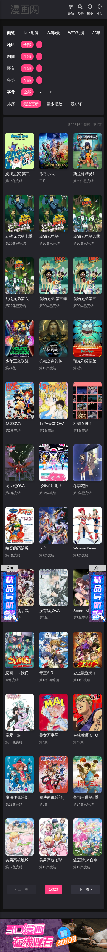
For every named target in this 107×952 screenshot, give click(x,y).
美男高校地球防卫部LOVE (53, 860)
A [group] (40, 92)
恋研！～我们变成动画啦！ (19, 673)
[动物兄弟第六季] (87, 213)
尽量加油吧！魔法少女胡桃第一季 (53, 486)
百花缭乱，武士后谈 (19, 610)
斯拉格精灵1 (84, 174)
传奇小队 (47, 174)
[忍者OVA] (19, 400)
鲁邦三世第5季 (85, 797)
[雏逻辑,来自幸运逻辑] (87, 836)
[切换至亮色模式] (99, 5)
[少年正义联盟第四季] (19, 338)
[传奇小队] (53, 151)
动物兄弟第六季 (86, 236)
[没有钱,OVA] (53, 587)
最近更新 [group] (31, 104)
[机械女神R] (87, 400)
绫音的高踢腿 (17, 548)
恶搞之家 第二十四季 (19, 174)
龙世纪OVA (15, 486)
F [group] (94, 92)
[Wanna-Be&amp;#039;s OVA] (87, 525)
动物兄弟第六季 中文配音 (19, 298)
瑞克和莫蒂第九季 (87, 361)
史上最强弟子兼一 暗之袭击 (87, 673)
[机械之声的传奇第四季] (53, 338)
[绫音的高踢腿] (19, 525)
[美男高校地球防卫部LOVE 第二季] (19, 836)
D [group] (73, 92)
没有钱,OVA (49, 610)
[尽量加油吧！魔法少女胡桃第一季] (53, 462)
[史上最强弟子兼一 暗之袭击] (87, 650)
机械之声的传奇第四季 (53, 361)
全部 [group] (27, 44)
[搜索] (80, 5)
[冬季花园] (87, 462)
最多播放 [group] (54, 104)
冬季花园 (81, 486)
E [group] (84, 92)
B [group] (51, 92)
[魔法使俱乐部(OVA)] (53, 774)
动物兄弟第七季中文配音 (53, 236)
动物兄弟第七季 (18, 236)
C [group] (62, 92)
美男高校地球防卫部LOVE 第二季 (19, 860)
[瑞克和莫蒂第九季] (87, 338)
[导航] (70, 5)
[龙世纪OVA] (19, 462)
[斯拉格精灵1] (87, 151)
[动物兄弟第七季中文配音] (53, 213)
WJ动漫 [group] (53, 33)
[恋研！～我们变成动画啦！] (19, 650)
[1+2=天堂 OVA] (53, 400)
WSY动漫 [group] (76, 33)
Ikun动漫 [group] (30, 33)
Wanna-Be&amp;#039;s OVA (87, 548)
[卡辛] (53, 525)
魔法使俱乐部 (17, 797)
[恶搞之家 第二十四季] (19, 151)
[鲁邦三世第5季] (87, 774)
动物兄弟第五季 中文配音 (87, 298)
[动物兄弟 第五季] (53, 275)
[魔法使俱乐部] (19, 774)
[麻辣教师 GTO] (87, 712)
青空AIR (46, 673)
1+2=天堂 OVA (51, 423)
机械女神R (82, 423)
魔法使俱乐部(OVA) (53, 797)
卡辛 (43, 548)
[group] (39, 44)
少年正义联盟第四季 (19, 361)
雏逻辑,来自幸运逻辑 (87, 860)
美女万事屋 (48, 735)
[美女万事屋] (53, 712)
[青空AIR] (53, 650)
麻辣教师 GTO (85, 735)
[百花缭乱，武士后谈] (19, 587)
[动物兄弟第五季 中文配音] (87, 275)
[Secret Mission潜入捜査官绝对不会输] (87, 587)
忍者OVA (13, 423)
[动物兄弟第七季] (19, 213)
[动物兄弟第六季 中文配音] (19, 275)
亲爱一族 (13, 735)
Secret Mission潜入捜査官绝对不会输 (87, 610)
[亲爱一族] (19, 712)
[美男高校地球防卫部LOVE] (53, 836)
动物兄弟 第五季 (53, 298)
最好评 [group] (76, 104)
